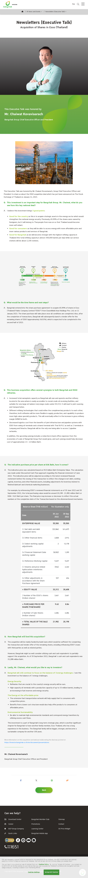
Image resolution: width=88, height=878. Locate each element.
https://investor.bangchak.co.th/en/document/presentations (26, 742)
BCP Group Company (16, 828)
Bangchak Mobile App (39, 833)
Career (10, 824)
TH (73, 4)
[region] (44, 867)
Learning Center (37, 828)
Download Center (14, 819)
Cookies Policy (44, 864)
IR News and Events (33, 12)
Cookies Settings (34, 872)
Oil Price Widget (64, 828)
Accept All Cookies (51, 872)
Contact (61, 824)
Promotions (35, 824)
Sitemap (61, 819)
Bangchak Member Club (40, 819)
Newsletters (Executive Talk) (55, 12)
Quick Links (12, 833)
